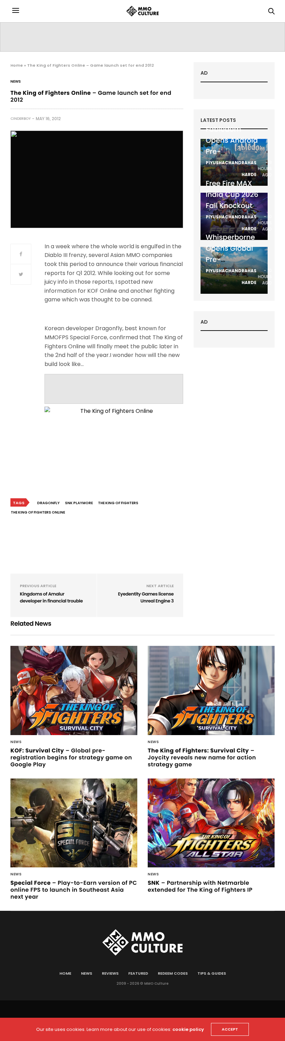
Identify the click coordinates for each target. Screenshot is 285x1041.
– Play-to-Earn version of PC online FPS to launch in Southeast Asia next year (73, 890)
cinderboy (20, 118)
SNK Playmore (79, 503)
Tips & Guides (211, 973)
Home (16, 65)
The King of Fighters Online (38, 512)
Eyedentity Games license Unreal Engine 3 (145, 597)
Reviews (110, 973)
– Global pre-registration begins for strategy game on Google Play (71, 757)
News (15, 81)
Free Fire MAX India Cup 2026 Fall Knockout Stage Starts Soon (232, 205)
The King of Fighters (118, 503)
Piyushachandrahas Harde (231, 168)
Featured (138, 973)
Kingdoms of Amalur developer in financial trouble (51, 597)
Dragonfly (48, 503)
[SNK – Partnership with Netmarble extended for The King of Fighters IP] (211, 823)
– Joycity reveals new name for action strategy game (202, 757)
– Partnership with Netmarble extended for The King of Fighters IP (200, 886)
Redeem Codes (173, 973)
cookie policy (188, 1029)
